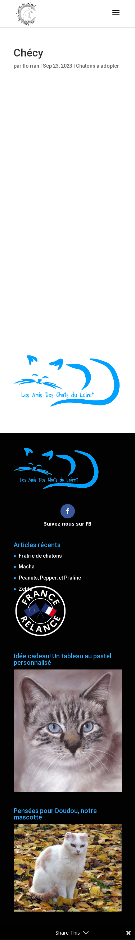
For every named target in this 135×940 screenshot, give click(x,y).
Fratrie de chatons (40, 556)
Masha (27, 566)
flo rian (31, 66)
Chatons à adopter (97, 66)
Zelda (25, 589)
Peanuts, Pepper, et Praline (50, 578)
